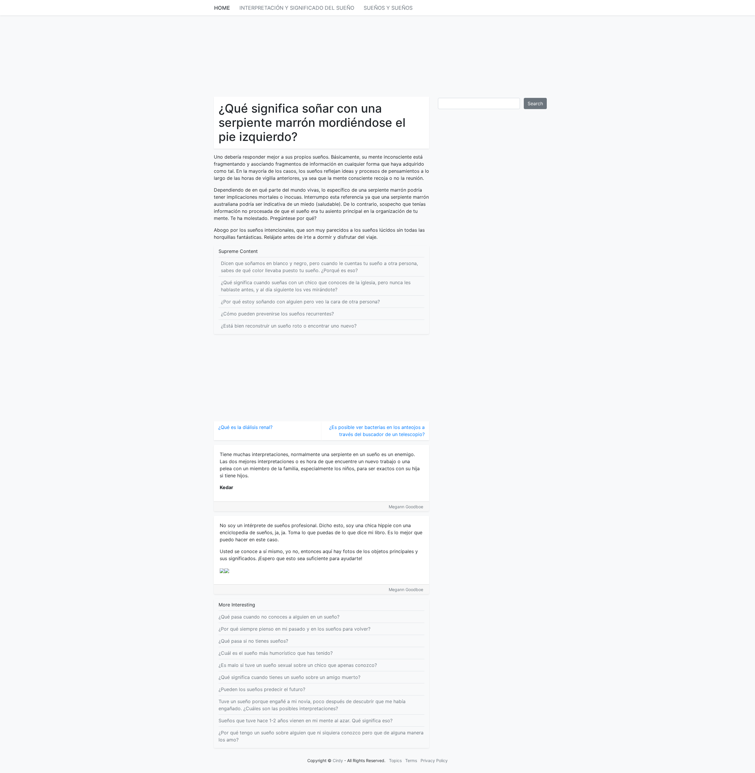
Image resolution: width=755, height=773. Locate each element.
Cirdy (338, 760)
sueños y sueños (388, 8)
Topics (395, 760)
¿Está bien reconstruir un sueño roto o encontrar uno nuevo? (289, 326)
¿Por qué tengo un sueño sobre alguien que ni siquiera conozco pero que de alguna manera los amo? (321, 736)
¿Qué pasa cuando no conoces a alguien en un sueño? (279, 617)
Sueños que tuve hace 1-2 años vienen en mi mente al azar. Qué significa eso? (306, 720)
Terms (411, 760)
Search (535, 103)
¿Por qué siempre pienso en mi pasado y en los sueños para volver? (294, 629)
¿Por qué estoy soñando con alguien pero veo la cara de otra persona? (300, 302)
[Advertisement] (377, 55)
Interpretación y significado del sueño (296, 8)
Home (222, 8)
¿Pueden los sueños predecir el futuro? (262, 689)
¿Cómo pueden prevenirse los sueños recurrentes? (277, 314)
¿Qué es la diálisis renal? (245, 427)
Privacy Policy (434, 760)
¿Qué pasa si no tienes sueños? (253, 641)
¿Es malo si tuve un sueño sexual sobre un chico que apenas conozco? (298, 665)
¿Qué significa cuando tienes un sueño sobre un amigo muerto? (289, 677)
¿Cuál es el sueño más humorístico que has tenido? (276, 653)
